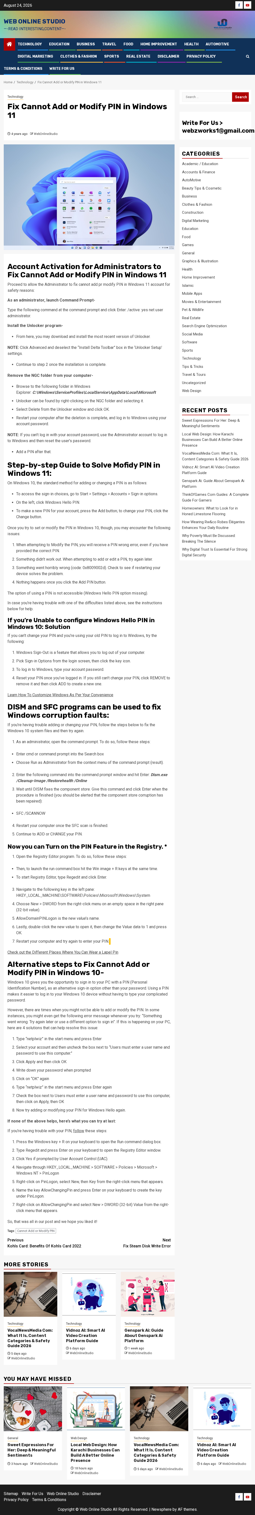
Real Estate (138, 56)
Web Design (191, 391)
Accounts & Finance (198, 172)
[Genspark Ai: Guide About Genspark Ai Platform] (147, 1294)
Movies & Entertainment (201, 302)
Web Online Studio (34, 21)
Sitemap (11, 1493)
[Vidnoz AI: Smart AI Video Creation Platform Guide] (89, 1294)
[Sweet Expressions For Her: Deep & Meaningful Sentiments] (33, 1408)
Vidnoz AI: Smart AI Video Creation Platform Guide (85, 1335)
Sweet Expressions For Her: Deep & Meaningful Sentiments (31, 1450)
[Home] (9, 44)
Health (191, 44)
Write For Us (62, 69)
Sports (111, 56)
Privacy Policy (201, 56)
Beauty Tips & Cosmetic (202, 188)
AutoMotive (217, 44)
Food (128, 44)
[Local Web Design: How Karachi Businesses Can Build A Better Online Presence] (96, 1408)
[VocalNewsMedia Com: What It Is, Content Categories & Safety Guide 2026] (30, 1294)
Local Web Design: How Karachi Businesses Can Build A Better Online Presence (212, 440)
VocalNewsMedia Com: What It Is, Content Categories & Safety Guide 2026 (30, 1338)
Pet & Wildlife (193, 309)
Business (86, 44)
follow (78, 1130)
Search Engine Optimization (204, 326)
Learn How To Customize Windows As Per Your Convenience (60, 695)
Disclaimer (168, 56)
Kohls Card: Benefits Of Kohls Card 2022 (44, 1243)
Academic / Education (200, 164)
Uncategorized (194, 383)
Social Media (192, 334)
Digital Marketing (35, 56)
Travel (109, 44)
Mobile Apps (192, 293)
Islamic (188, 285)
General (188, 253)
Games (188, 245)
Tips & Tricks (192, 366)
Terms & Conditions (23, 69)
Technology (30, 44)
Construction (192, 212)
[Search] (248, 56)
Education (59, 44)
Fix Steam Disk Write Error (147, 1243)
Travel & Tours (194, 374)
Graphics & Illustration (200, 261)
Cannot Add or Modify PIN (36, 1231)
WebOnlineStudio (46, 134)
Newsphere (161, 1509)
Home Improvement (158, 44)
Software (189, 342)
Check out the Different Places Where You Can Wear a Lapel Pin (62, 952)
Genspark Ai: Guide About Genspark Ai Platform (144, 1335)
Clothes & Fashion (78, 56)
